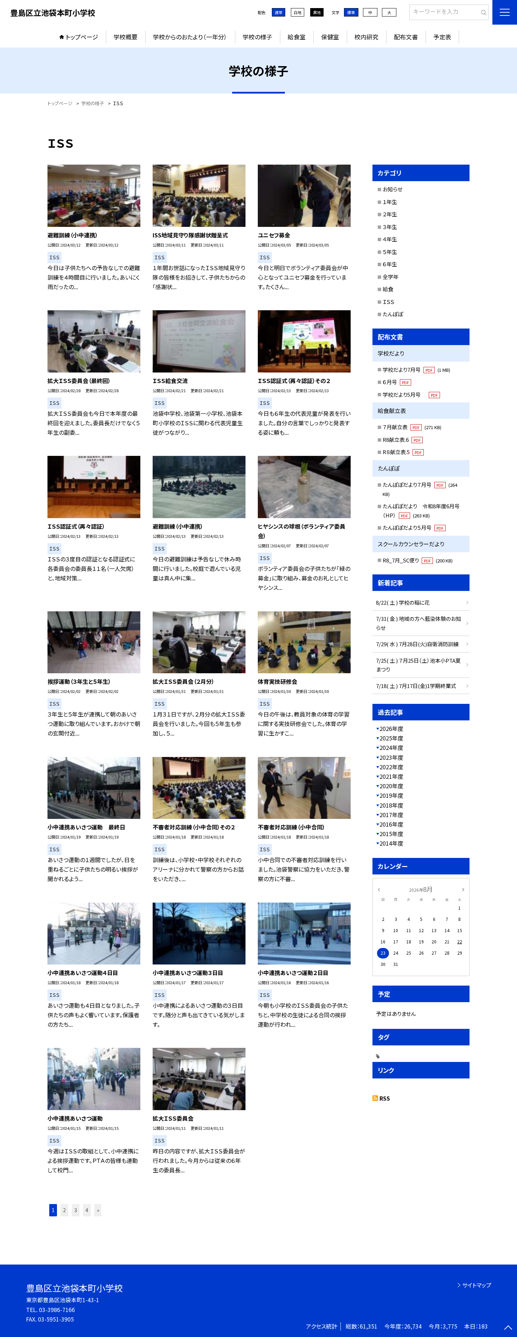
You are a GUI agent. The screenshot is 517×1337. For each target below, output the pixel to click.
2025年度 (391, 738)
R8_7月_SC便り (418, 560)
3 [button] (75, 1210)
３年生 (390, 226)
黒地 (317, 12)
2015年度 (391, 833)
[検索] (482, 11)
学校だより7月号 (416, 369)
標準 (351, 12)
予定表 (442, 36)
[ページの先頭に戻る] (508, 1328)
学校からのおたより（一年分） (190, 36)
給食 (388, 289)
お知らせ (392, 189)
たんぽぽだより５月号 (413, 527)
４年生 (390, 239)
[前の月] (379, 889)
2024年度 (391, 747)
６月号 (396, 382)
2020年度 (391, 786)
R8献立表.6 (402, 439)
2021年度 (391, 776)
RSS (384, 1098)
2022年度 (391, 767)
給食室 (297, 36)
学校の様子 (257, 36)
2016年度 (391, 824)
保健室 (330, 36)
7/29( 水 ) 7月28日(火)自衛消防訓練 (417, 644)
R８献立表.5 (402, 452)
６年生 (390, 264)
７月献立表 (412, 427)
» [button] (98, 1210)
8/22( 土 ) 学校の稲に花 (403, 602)
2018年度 (391, 805)
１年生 (390, 201)
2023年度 (391, 757)
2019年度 (391, 795)
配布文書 (406, 36)
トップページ (82, 36)
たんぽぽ (393, 314)
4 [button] (86, 1210)
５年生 (390, 251)
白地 (297, 12)
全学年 (390, 276)
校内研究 (366, 36)
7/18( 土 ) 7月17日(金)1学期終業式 (416, 685)
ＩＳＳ (388, 301)
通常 (278, 12)
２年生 (390, 214)
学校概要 (126, 36)
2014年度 (391, 843)
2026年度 (391, 728)
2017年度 (391, 814)
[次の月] (463, 889)
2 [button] (64, 1210)
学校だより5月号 (410, 394)
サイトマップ (476, 1285)
